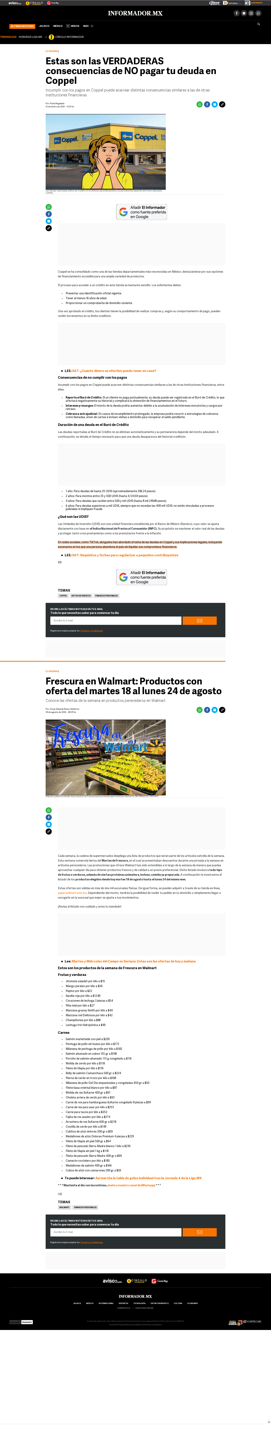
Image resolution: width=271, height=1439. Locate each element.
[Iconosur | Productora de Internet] (15, 1320)
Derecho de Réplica (134, 1324)
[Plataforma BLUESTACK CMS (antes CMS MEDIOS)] (27, 1320)
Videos (75, 25)
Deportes (123, 1303)
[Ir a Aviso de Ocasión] (112, 1277)
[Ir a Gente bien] (159, 1277)
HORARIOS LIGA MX (30, 36)
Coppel (63, 595)
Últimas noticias (22, 26)
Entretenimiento (160, 1303)
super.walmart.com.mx (72, 892)
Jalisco (44, 25)
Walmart (64, 1207)
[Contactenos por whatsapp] (258, 12)
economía (192, 1303)
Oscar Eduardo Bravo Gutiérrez (64, 708)
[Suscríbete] (252, 2)
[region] (135, 1432)
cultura (178, 1303)
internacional (106, 1303)
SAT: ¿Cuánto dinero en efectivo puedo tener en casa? (114, 370)
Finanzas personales (106, 595)
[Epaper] (231, 2)
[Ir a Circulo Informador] (32, 1)
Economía (51, 51)
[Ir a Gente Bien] (51, 1)
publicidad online (145, 1307)
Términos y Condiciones (91, 630)
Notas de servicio (81, 595)
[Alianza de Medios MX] (235, 1320)
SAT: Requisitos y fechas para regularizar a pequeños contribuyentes (125, 554)
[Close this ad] (269, 1422)
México (58, 25)
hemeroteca (123, 1307)
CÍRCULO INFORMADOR (69, 36)
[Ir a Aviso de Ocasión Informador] (15, 1)
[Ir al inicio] (46, 12)
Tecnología (139, 1303)
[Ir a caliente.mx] (214, 2)
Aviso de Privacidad (117, 1324)
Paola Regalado (57, 103)
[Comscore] (252, 1320)
